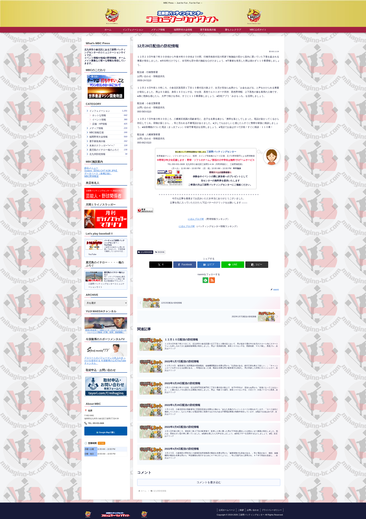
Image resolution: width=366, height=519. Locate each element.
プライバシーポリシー (272, 510)
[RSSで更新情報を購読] (212, 280)
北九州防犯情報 (146, 252)
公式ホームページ (227, 510)
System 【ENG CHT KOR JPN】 (101, 170)
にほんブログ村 (196, 219)
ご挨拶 (241, 510)
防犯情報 (161, 252)
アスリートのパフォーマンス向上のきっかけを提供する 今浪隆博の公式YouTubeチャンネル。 (105, 361)
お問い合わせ (253, 510)
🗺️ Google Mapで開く (105, 432)
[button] (256, 264)
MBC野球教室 (91, 176)
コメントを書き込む (209, 482)
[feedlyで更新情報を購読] (205, 280)
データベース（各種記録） (98, 173)
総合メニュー (91, 168)
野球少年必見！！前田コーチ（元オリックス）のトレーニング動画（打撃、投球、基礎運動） (105, 331)
